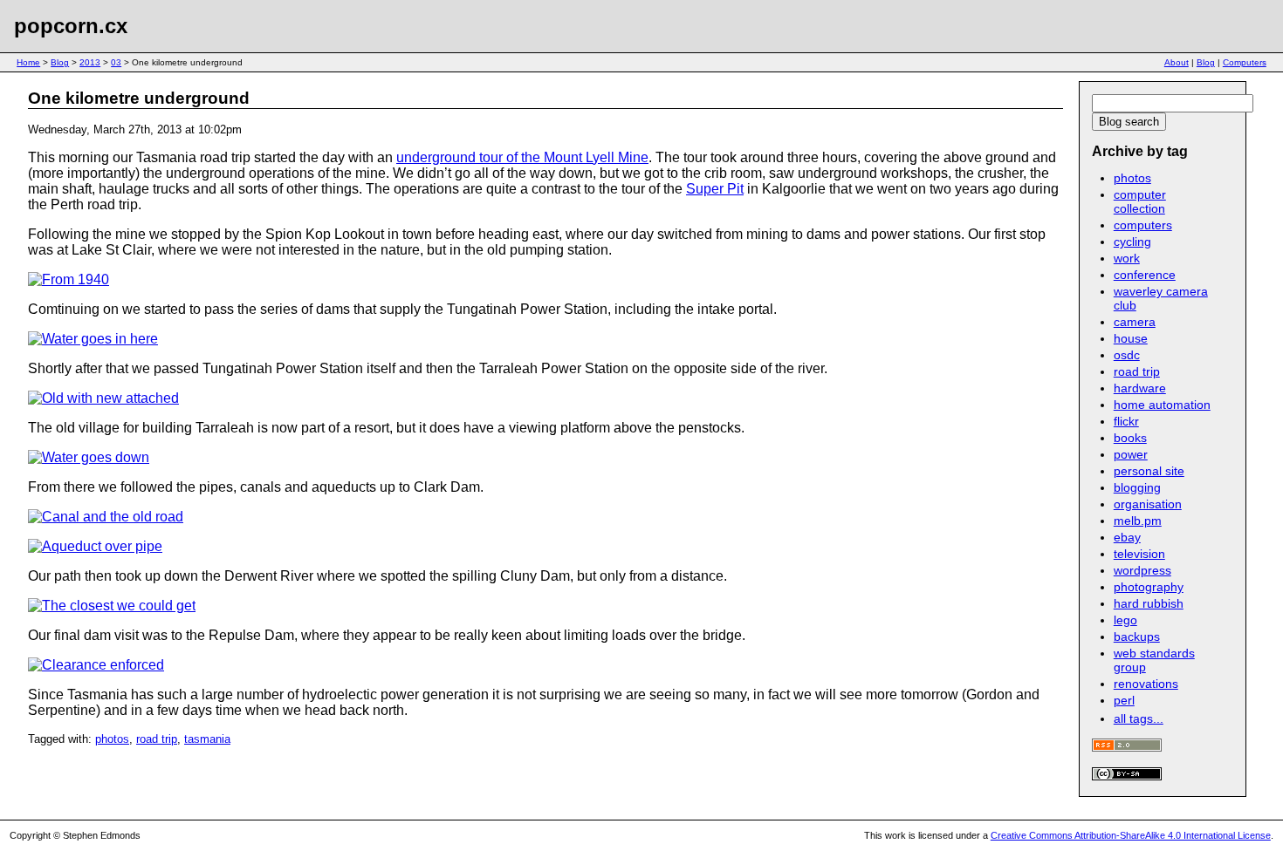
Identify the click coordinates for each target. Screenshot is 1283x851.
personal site (1149, 471)
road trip (156, 738)
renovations (1146, 684)
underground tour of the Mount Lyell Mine (522, 157)
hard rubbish (1149, 603)
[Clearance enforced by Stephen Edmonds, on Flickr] (96, 664)
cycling (1132, 241)
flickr (1126, 421)
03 (116, 62)
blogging (1137, 487)
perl (1124, 700)
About (1176, 62)
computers (1143, 225)
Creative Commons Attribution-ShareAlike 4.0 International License (1131, 835)
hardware (1140, 388)
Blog (60, 62)
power (1131, 454)
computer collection (1140, 201)
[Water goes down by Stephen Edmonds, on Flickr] (88, 457)
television (1139, 554)
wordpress (1142, 570)
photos (112, 738)
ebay (1127, 537)
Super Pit (715, 188)
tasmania (207, 738)
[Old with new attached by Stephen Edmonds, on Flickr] (103, 398)
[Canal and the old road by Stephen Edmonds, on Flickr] (105, 516)
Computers (1244, 62)
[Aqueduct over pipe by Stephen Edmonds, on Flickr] (95, 546)
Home (28, 62)
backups (1137, 636)
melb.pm (1138, 521)
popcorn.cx (70, 25)
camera (1135, 322)
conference (1145, 275)
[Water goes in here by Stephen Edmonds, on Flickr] (93, 338)
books (1130, 438)
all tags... (1138, 718)
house (1131, 338)
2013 (89, 62)
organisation (1148, 504)
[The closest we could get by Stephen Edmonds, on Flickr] (112, 605)
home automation (1162, 405)
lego (1125, 620)
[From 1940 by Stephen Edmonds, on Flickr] (68, 279)
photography (1149, 587)
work (1127, 258)
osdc (1127, 355)
